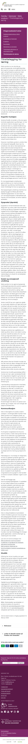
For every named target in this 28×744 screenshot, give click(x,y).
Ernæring (6, 41)
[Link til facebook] (5, 712)
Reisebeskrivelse (12, 706)
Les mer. (20, 741)
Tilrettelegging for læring (11, 54)
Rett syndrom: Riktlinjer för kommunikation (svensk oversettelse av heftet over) (13, 548)
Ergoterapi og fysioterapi (10, 39)
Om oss (3, 697)
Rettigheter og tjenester (10, 46)
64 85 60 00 (9, 684)
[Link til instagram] (15, 712)
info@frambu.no (9, 682)
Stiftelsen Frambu (11, 733)
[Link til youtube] (8, 712)
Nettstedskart (5, 731)
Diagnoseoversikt (7, 689)
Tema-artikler (5, 691)
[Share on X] (12, 645)
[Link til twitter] (2, 712)
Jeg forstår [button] (9, 741)
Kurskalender (5, 693)
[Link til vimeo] (11, 712)
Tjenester (4, 687)
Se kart (10, 704)
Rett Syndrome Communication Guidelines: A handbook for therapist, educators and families (12, 542)
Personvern (4, 735)
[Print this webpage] (21, 645)
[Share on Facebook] (7, 645)
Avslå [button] (15, 741)
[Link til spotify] (18, 712)
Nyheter (4, 695)
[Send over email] (3, 645)
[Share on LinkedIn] (16, 645)
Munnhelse (6, 44)
